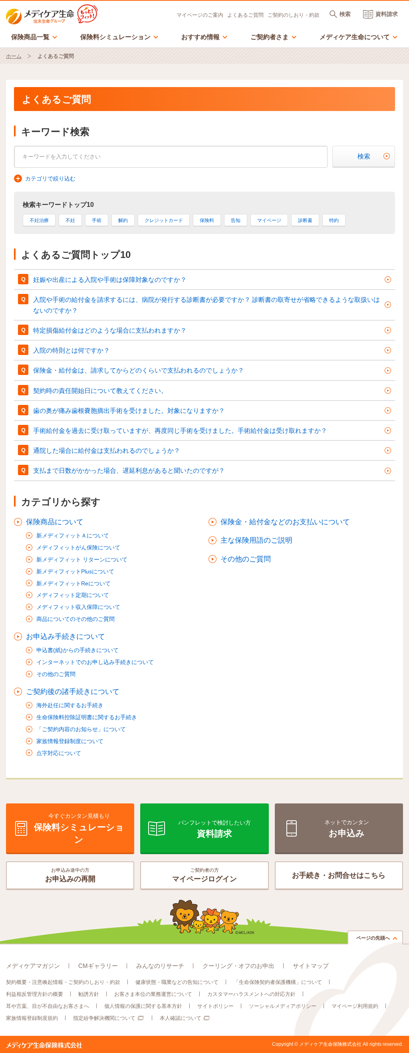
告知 (235, 220)
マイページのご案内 (200, 15)
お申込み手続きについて (65, 637)
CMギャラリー (98, 965)
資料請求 (386, 14)
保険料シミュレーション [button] (119, 36)
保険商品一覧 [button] (34, 36)
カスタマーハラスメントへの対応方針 (251, 994)
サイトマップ (311, 965)
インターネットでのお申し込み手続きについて (95, 662)
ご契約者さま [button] (273, 36)
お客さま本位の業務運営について (153, 994)
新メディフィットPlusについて (75, 571)
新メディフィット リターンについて (81, 559)
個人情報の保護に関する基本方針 (143, 1006)
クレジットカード (164, 220)
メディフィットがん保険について (78, 547)
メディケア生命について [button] (359, 36)
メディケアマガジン (33, 965)
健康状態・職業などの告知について (176, 982)
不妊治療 (39, 220)
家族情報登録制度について (69, 741)
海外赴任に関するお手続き (69, 705)
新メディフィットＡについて (72, 535)
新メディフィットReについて (73, 583)
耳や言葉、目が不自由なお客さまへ (47, 1006)
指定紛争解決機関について (104, 1018)
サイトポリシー (215, 1006)
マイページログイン (204, 875)
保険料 (207, 220)
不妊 (70, 220)
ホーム (14, 56)
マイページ (269, 220)
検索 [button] (345, 14)
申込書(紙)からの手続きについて (77, 650)
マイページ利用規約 (355, 1006)
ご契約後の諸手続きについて (72, 692)
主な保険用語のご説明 (256, 540)
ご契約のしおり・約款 (294, 15)
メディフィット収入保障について (78, 607)
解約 (123, 220)
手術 (96, 220)
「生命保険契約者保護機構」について (278, 982)
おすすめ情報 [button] (204, 36)
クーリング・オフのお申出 (238, 965)
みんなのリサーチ (160, 965)
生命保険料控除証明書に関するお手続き (86, 717)
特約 (334, 220)
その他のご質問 (55, 674)
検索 (363, 156)
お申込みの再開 (70, 875)
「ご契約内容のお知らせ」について (81, 729)
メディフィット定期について (72, 595)
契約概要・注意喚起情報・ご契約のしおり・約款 (63, 982)
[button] (44, 179)
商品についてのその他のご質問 (75, 619)
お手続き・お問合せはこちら (338, 875)
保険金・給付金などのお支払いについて (285, 522)
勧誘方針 (88, 994)
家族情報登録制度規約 (32, 1018)
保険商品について (54, 522)
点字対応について (58, 753)
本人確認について (180, 1018)
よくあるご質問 (245, 15)
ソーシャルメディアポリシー (282, 1006)
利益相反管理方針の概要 (34, 994)
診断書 (305, 220)
